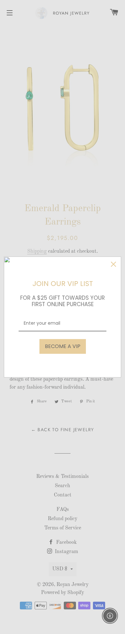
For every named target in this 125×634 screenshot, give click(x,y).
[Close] (113, 264)
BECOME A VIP (62, 346)
